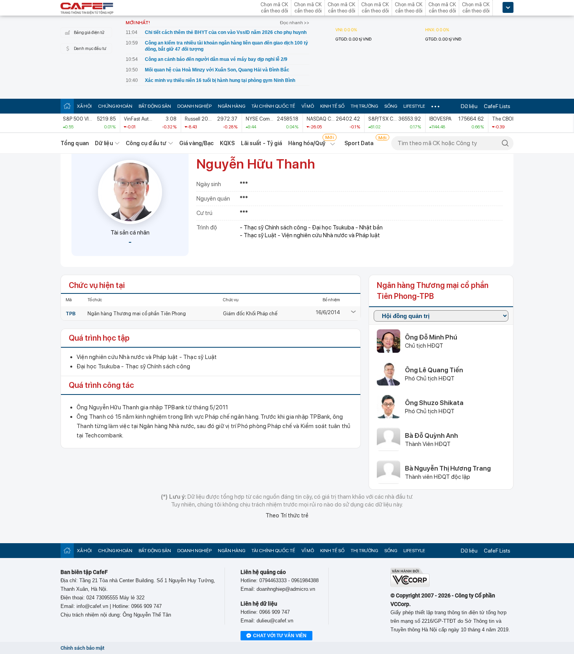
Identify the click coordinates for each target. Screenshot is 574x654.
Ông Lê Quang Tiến (434, 370)
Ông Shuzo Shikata (434, 403)
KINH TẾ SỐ (332, 106)
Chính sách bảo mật (82, 648)
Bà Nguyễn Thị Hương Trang (448, 468)
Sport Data (359, 143)
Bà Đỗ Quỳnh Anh (431, 435)
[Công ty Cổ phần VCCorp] (410, 585)
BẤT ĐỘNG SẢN (155, 106)
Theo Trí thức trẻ (287, 515)
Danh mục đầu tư (90, 48)
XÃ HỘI (84, 106)
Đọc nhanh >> (294, 22)
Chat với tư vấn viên (280, 635)
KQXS (227, 143)
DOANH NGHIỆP (194, 106)
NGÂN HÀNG (231, 106)
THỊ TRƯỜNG (364, 106)
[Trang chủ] (67, 106)
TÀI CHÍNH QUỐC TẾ (273, 106)
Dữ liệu (469, 106)
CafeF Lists (497, 106)
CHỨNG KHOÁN (115, 106)
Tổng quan (75, 143)
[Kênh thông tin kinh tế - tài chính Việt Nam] (87, 9)
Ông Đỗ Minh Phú (431, 337)
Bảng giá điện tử (89, 32)
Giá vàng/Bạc (196, 143)
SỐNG (390, 106)
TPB (71, 313)
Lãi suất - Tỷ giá (261, 143)
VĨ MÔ (307, 106)
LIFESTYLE (414, 106)
